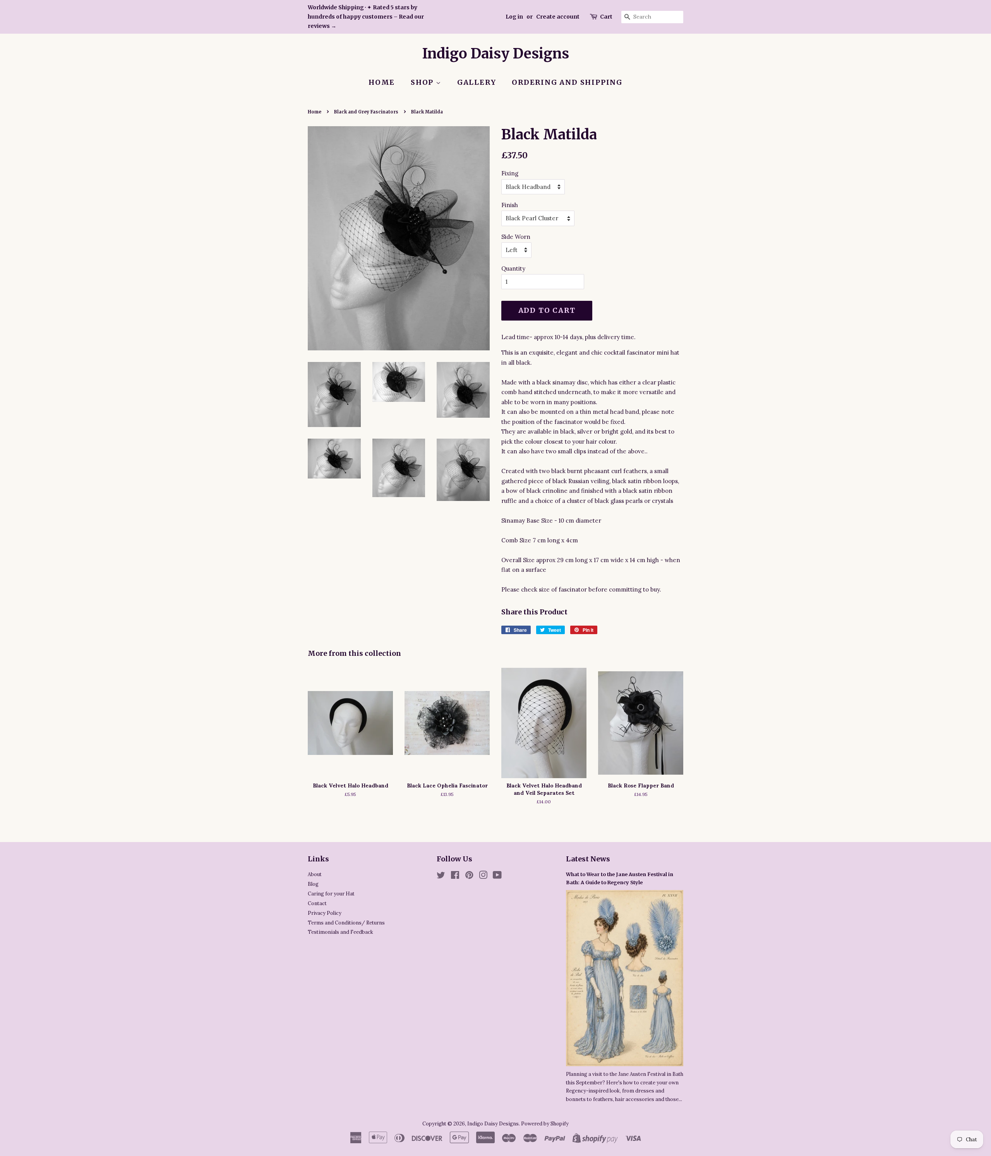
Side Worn (515, 236)
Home (382, 82)
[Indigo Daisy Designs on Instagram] (483, 876)
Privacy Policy (324, 913)
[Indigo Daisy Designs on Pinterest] (469, 876)
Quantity (513, 268)
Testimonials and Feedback (340, 932)
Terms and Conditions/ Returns (346, 922)
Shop (423, 82)
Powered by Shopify (545, 1123)
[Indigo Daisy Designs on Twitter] (441, 876)
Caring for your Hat (331, 893)
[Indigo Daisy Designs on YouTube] (497, 876)
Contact (317, 903)
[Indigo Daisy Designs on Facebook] (455, 876)
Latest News (588, 858)
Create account (558, 16)
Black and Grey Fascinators (366, 112)
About (315, 874)
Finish (509, 205)
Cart (606, 16)
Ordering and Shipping (567, 82)
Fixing (509, 173)
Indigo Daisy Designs (495, 53)
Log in (514, 16)
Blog (313, 884)
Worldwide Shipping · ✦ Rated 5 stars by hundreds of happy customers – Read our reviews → (366, 16)
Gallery (476, 82)
